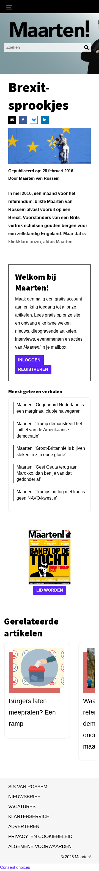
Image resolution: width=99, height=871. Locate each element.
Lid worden (49, 590)
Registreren (33, 369)
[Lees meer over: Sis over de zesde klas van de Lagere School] (34, 672)
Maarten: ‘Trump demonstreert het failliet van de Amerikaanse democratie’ (49, 429)
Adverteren (23, 826)
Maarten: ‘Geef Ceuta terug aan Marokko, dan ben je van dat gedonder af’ (47, 473)
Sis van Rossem (27, 786)
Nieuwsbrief (24, 796)
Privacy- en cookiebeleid (40, 836)
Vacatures (21, 806)
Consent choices (15, 867)
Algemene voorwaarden (40, 846)
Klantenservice (28, 816)
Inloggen (29, 360)
